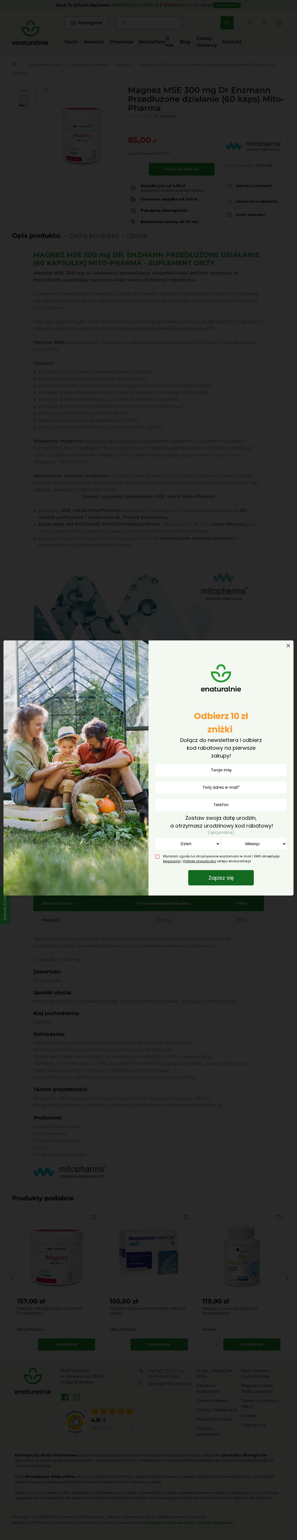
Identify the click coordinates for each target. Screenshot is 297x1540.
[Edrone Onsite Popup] (148, 770)
